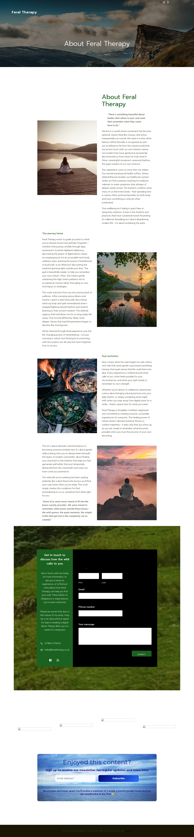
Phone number (87, 607)
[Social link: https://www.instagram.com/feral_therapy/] (168, 2)
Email (82, 589)
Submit (141, 654)
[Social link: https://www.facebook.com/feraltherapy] (164, 2)
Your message (86, 624)
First (80, 582)
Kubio (128, 830)
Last (104, 582)
